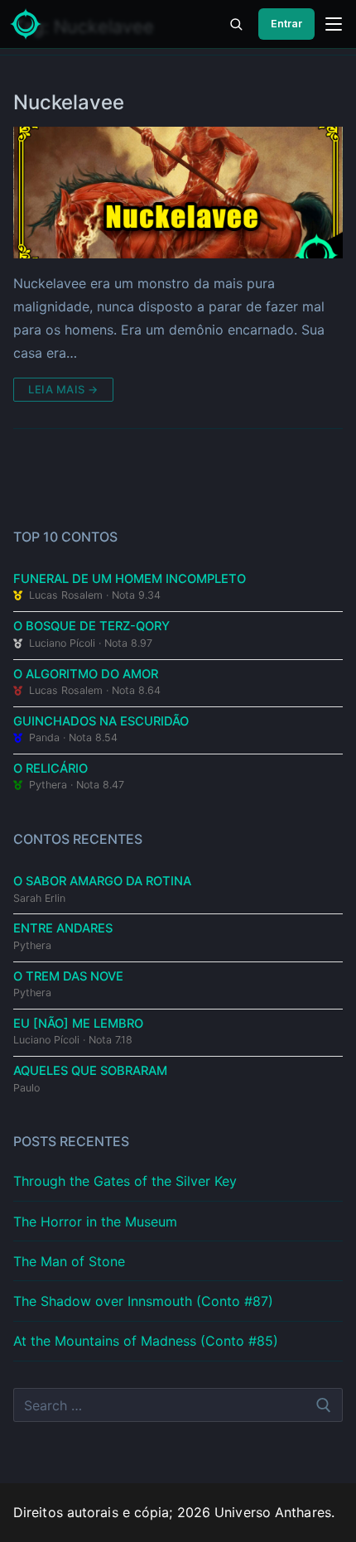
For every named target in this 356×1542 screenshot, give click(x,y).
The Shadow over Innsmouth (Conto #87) (143, 1301)
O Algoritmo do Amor (85, 674)
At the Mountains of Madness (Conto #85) (145, 1340)
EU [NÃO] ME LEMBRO (78, 1023)
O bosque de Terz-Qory (91, 626)
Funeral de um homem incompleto (129, 578)
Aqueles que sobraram (90, 1070)
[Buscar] (236, 24)
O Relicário (50, 768)
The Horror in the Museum (95, 1221)
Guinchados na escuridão (101, 721)
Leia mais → (63, 389)
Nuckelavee (68, 102)
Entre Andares (63, 928)
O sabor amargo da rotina (102, 881)
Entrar (286, 23)
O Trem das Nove (68, 976)
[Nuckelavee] (178, 192)
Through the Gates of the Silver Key (125, 1181)
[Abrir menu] (333, 24)
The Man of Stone (69, 1261)
